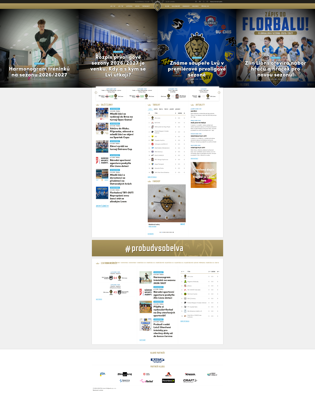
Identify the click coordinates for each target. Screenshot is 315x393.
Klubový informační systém (216, 1)
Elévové (196, 262)
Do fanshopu (151, 234)
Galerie (195, 6)
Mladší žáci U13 (169, 262)
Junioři (172, 109)
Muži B (156, 109)
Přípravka (202, 262)
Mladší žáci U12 (179, 262)
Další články (143, 340)
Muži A (150, 109)
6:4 (115, 278)
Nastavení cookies (98, 390)
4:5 (115, 292)
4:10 (111, 96)
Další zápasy (99, 299)
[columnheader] (182, 271)
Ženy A (161, 109)
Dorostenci (124, 262)
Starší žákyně (160, 262)
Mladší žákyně (188, 262)
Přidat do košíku (178, 214)
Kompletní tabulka (152, 177)
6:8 (142, 96)
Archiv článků (101, 206)
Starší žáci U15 (141, 262)
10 (173, 232)
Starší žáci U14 (150, 262)
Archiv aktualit (194, 158)
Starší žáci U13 (210, 262)
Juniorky (177, 109)
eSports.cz (110, 388)
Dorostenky (132, 262)
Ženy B (166, 109)
